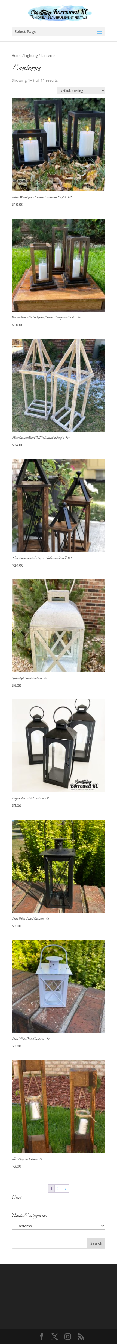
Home (16, 55)
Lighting (31, 55)
